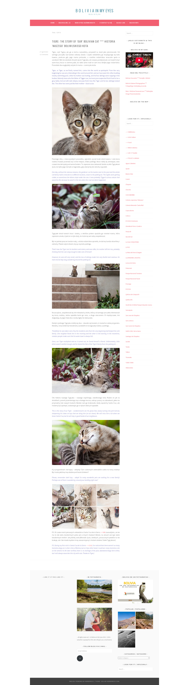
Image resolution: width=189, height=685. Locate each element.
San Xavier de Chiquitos (133, 326)
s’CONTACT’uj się (106, 23)
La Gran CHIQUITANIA (132, 242)
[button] (63, 495)
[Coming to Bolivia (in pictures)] (126, 639)
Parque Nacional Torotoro (134, 273)
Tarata (128, 347)
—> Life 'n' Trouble (131, 153)
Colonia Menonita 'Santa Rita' (135, 205)
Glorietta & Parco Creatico (134, 226)
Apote (127, 169)
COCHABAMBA (130, 195)
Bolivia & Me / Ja (64, 23)
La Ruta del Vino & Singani (134, 252)
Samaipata (129, 310)
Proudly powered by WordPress (81, 681)
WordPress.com (113, 681)
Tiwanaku (129, 357)
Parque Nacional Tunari (133, 279)
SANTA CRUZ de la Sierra (133, 331)
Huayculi (128, 231)
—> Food (128, 142)
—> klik (103, 532)
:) (79, 658)
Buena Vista (129, 174)
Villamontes (129, 368)
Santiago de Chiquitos (132, 336)
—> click (89, 545)
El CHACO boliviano (132, 221)
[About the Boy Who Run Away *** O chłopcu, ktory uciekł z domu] (126, 621)
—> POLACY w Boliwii (132, 158)
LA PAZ (128, 247)
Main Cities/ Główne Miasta (85, 23)
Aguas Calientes (130, 163)
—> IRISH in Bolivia (131, 148)
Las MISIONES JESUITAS (133, 258)
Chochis (128, 190)
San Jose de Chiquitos (132, 315)
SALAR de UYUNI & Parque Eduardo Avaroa (139, 305)
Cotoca (128, 216)
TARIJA (128, 352)
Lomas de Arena (131, 263)
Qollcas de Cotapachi (132, 294)
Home (52, 23)
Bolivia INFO (134, 23)
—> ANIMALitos (130, 132)
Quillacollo (129, 300)
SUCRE (128, 342)
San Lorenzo (129, 321)
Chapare (128, 184)
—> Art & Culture (131, 137)
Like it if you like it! (53, 577)
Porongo (128, 284)
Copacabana (130, 211)
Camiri (128, 179)
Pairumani (129, 268)
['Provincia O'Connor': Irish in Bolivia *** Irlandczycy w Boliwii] (144, 621)
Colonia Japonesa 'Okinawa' (134, 200)
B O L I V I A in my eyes (94, 10)
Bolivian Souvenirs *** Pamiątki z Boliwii (138, 78)
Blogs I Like (120, 23)
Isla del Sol (129, 237)
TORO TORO (129, 363)
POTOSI (128, 289)
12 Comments (44, 54)
